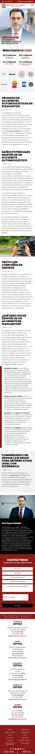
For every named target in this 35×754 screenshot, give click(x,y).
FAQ (24, 735)
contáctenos (14, 475)
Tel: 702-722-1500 (17, 715)
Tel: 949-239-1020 (17, 653)
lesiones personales (14, 131)
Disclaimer (25, 743)
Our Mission (10, 732)
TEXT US (26, 752)
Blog (10, 735)
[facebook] (10, 749)
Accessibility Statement (10, 744)
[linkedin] (15, 749)
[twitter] (18, 749)
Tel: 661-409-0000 (17, 695)
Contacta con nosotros (25, 1)
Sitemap (10, 738)
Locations (25, 729)
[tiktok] (21, 749)
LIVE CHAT (9, 752)
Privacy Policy (24, 740)
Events (10, 740)
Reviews (25, 738)
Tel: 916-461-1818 (17, 675)
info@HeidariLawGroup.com (17, 636)
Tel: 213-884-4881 (17, 632)
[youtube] (23, 749)
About (10, 729)
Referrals (25, 732)
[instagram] (13, 749)
